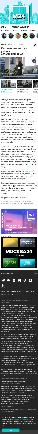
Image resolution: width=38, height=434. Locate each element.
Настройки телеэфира (8, 301)
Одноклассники (14, 280)
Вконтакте (9, 280)
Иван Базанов (14, 201)
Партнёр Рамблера (7, 406)
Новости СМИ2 (6, 236)
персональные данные (21, 420)
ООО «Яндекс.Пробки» (18, 392)
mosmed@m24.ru (14, 366)
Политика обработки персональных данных (14, 378)
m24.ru (6, 306)
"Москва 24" (29, 171)
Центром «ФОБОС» (30, 386)
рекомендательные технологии (10, 383)
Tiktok (25, 280)
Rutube (19, 280)
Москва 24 (19, 27)
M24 (12, 273)
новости (21, 201)
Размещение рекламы (10, 295)
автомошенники (6, 203)
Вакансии (5, 292)
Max (30, 280)
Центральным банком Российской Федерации (19, 389)
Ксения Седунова (17, 203)
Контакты (30, 292)
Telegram (3, 280)
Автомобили (19, 44)
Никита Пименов (29, 203)
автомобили (4, 201)
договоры (28, 201)
